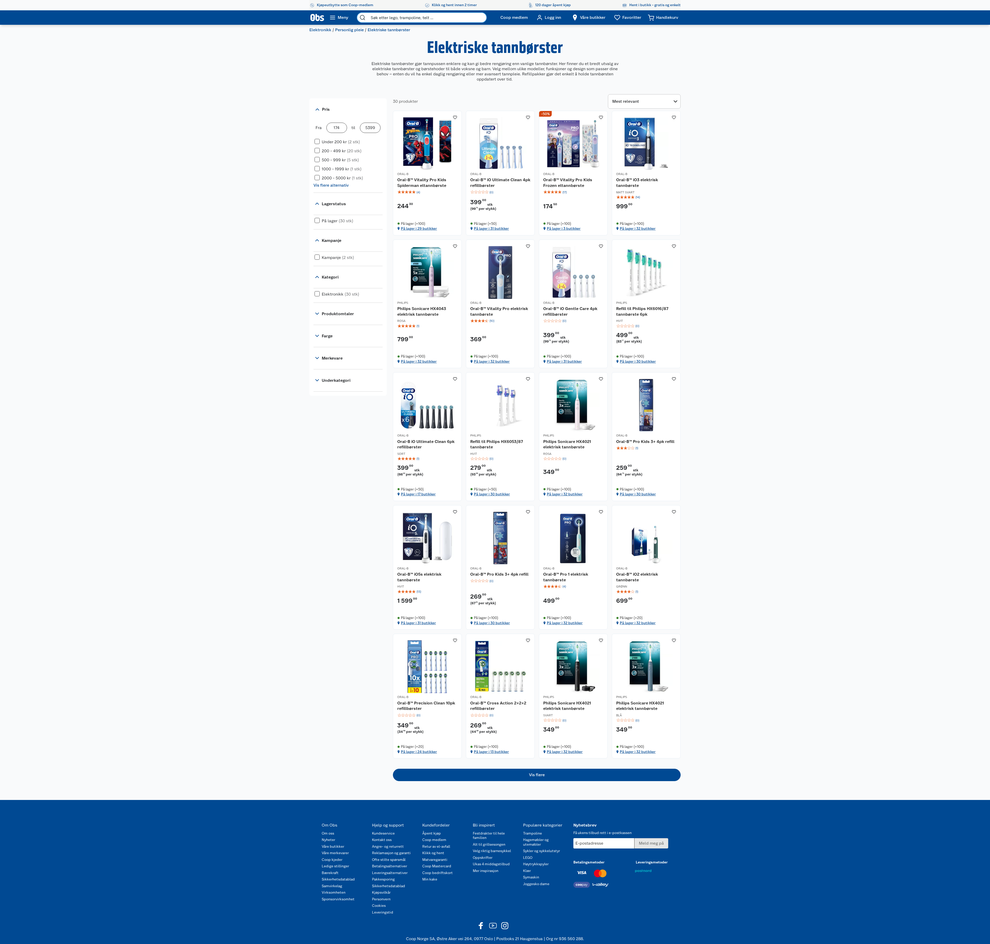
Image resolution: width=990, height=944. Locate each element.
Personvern (381, 899)
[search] (362, 17)
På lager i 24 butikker (419, 752)
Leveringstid (382, 912)
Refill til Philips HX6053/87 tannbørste (496, 444)
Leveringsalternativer (390, 873)
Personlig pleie (349, 29)
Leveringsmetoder (652, 862)
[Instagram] (505, 926)
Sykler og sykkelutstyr (541, 851)
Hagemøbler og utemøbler (536, 842)
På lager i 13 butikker (491, 752)
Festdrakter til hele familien (489, 835)
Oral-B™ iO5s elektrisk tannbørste (419, 577)
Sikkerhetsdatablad (338, 879)
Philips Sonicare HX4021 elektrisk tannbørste (567, 444)
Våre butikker (333, 846)
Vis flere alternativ (331, 185)
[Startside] (317, 17)
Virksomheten (333, 892)
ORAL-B (402, 174)
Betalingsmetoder (589, 862)
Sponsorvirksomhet (338, 899)
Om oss (328, 833)
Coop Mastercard (436, 866)
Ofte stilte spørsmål (389, 860)
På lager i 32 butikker (638, 228)
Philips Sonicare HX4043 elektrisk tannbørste (421, 311)
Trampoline (532, 833)
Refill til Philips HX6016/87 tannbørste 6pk (642, 311)
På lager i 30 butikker (638, 361)
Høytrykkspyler (536, 864)
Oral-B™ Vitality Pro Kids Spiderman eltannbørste (421, 182)
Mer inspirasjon (485, 871)
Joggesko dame (536, 884)
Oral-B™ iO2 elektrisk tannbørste (637, 577)
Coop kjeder (332, 860)
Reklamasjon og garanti (391, 853)
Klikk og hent (433, 853)
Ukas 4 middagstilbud (491, 864)
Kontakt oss (382, 840)
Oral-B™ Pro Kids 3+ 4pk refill (645, 441)
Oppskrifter (482, 857)
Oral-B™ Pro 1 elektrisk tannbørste (565, 577)
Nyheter (328, 840)
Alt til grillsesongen (489, 844)
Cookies (379, 905)
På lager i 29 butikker (419, 228)
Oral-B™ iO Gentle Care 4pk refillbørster (570, 311)
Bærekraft (330, 873)
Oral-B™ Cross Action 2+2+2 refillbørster (498, 706)
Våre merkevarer (335, 853)
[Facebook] (481, 926)
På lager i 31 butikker (491, 228)
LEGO (527, 857)
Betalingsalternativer (389, 866)
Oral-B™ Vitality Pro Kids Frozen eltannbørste (567, 182)
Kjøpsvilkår (381, 892)
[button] (537, 775)
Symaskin (531, 877)
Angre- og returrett (388, 846)
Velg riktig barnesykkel (492, 851)
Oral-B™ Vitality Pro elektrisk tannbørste (499, 311)
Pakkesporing (383, 879)
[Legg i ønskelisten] (455, 117)
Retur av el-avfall (436, 846)
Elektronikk (320, 29)
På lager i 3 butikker (564, 228)
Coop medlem (434, 840)
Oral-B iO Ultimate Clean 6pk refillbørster (426, 444)
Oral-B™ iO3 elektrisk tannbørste (637, 182)
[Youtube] (493, 926)
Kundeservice (383, 833)
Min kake (429, 879)
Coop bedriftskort (437, 873)
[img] (427, 192)
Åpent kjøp (431, 833)
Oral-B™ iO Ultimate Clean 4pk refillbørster (500, 182)
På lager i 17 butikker (418, 494)
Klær (527, 871)
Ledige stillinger (335, 866)
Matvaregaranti (434, 860)
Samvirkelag (332, 886)
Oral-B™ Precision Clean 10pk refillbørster (426, 706)
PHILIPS (402, 303)
